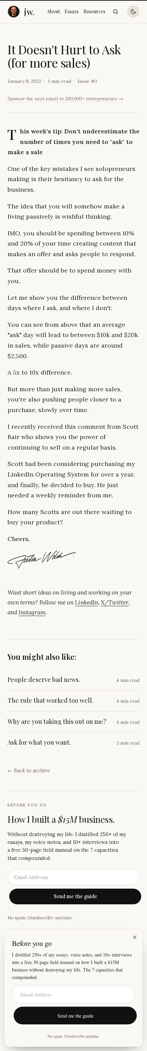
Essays (72, 11)
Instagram (31, 612)
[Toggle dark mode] (133, 11)
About (53, 11)
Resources (94, 11)
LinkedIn (86, 602)
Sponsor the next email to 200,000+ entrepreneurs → (65, 99)
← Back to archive (29, 770)
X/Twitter (115, 602)
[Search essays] (115, 11)
